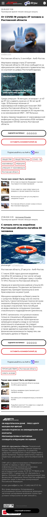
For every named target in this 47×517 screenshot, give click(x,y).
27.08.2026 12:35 (7, 217)
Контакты (7, 433)
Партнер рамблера (21, 506)
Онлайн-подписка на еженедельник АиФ (22, 430)
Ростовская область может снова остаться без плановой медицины (26, 205)
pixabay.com (6, 54)
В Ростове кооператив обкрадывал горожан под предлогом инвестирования (27, 183)
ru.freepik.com (18, 265)
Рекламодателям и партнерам (17, 436)
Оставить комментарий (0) (23, 142)
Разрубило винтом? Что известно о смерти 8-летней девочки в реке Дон (27, 406)
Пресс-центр (33, 423)
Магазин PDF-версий (12, 427)
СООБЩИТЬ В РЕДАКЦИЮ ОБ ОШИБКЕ (19, 439)
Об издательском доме (13, 423)
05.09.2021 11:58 (7, 9)
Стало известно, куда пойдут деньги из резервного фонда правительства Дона (25, 190)
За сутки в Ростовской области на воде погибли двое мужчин (25, 384)
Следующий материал (23, 511)
